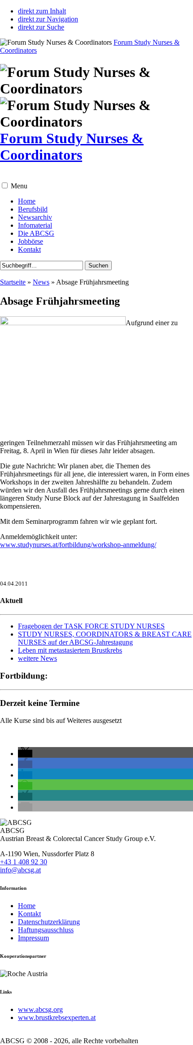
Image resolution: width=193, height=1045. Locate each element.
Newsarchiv (35, 217)
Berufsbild (33, 209)
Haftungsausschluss (46, 930)
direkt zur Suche (41, 27)
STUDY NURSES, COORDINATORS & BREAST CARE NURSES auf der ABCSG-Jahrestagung (105, 638)
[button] (5, 185)
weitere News (37, 658)
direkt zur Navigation (48, 19)
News (41, 282)
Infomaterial (35, 225)
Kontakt (29, 249)
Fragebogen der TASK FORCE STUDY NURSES (91, 626)
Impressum (33, 938)
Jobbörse (30, 241)
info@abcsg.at (20, 870)
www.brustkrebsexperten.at (57, 1017)
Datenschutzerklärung (49, 922)
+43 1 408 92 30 (23, 862)
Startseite (13, 282)
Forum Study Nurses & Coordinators (72, 146)
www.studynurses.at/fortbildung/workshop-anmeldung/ (78, 544)
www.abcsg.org (40, 1009)
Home (26, 201)
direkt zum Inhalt (42, 11)
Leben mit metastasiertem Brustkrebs (70, 650)
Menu (19, 186)
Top (183, 1033)
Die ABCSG (36, 233)
